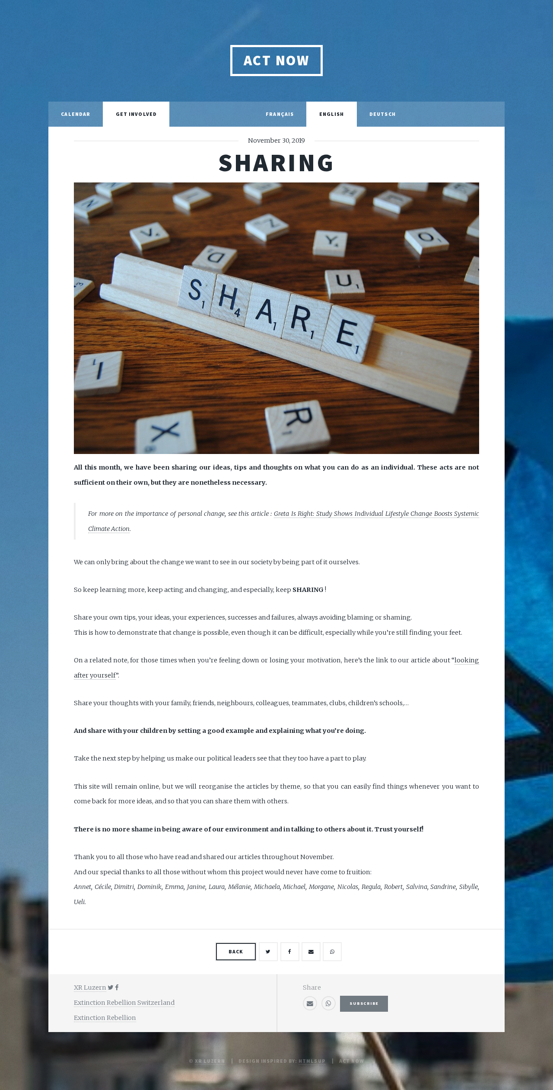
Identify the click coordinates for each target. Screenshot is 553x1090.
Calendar (75, 114)
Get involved (136, 114)
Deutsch (382, 114)
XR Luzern (210, 1061)
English (331, 114)
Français (280, 114)
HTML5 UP (312, 1061)
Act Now (276, 60)
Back (236, 951)
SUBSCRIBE (364, 1003)
